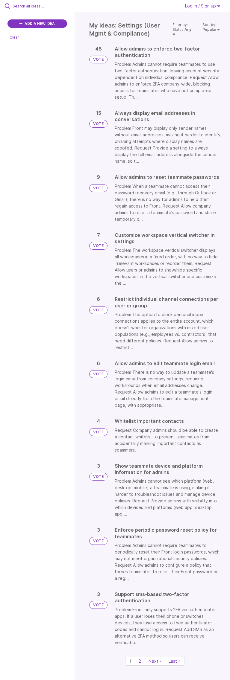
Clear (14, 37)
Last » (175, 661)
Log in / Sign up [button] (201, 5)
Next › (155, 661)
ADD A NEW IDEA (39, 23)
